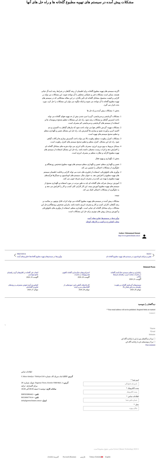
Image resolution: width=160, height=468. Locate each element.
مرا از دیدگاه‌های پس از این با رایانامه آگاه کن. (137, 339)
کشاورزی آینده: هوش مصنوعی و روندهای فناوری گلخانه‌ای (23, 286)
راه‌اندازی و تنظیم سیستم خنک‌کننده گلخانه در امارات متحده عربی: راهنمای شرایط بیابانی (126, 275)
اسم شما (135, 380)
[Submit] (111, 414)
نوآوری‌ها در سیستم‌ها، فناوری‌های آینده (103, 218)
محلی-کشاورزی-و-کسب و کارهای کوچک (102, 222)
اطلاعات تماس (133, 396)
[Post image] (147, 276)
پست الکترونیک (133, 388)
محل (137, 404)
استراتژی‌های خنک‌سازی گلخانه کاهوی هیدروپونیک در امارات (76, 273)
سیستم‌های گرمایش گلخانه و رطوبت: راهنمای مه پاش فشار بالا (127, 286)
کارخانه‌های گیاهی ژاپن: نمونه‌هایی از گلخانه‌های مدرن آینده (77, 286)
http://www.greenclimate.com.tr (129, 236)
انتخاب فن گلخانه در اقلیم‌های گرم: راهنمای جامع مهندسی (22, 273)
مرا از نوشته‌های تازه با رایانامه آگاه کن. (139, 342)
